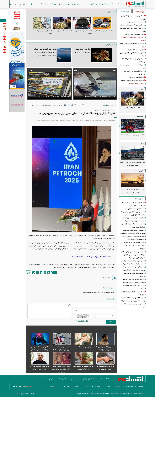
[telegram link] (4, 25)
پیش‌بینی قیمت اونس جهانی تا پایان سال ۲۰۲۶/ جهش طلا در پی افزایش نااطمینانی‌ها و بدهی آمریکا (133, 254)
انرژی (69, 4)
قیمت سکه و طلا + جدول (65, 31)
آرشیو (88, 386)
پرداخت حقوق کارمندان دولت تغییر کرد (132, 25)
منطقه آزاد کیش (105, 277)
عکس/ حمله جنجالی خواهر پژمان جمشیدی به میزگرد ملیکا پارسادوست (61, 369)
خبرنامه (118, 386)
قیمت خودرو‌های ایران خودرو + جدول (83, 32)
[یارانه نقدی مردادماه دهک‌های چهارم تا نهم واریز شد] (104, 358)
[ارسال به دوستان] (68, 105)
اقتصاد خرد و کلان (107, 4)
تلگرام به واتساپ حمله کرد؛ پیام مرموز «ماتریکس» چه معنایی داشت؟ (132, 191)
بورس (74, 4)
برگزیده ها (140, 11)
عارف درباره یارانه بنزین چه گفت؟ (134, 34)
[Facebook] (37, 272)
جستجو (97, 386)
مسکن (79, 4)
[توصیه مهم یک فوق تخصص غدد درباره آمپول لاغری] (82, 358)
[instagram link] (4, 29)
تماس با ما (129, 386)
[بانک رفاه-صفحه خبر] (17, 100)
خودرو (84, 4)
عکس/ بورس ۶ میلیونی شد (61, 96)
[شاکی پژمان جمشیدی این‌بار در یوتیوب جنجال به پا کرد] (39, 358)
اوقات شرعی (65, 386)
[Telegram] (41, 272)
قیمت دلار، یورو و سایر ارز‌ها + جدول (44, 32)
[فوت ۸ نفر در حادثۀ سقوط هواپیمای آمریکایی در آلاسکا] (60, 339)
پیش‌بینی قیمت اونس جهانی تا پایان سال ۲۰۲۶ (82, 51)
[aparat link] (4, 42)
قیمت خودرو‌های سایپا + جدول (103, 31)
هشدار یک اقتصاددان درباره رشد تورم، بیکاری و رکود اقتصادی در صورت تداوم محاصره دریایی (45, 52)
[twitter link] (4, 38)
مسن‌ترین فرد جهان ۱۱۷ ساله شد (83, 347)
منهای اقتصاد (53, 4)
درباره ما (141, 386)
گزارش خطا (48, 272)
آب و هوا (77, 386)
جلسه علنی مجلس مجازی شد (135, 22)
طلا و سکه (91, 4)
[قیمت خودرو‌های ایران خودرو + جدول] (82, 23)
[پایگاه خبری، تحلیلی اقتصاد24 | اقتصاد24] (132, 4)
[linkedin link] (4, 46)
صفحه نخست (119, 4)
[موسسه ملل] (17, 78)
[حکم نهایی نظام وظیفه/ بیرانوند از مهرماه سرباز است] (104, 339)
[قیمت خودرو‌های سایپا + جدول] (102, 23)
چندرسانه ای (62, 4)
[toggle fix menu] (3, 20)
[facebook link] (4, 33)
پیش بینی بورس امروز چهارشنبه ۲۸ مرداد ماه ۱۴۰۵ (132, 136)
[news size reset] (79, 105)
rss (43, 386)
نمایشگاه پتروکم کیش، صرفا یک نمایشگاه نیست (89, 256)
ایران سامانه (20, 393)
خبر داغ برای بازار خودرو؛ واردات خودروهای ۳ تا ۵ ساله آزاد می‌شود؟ (132, 163)
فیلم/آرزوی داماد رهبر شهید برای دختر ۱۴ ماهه (101, 96)
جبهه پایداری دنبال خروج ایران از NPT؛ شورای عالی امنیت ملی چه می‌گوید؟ (135, 245)
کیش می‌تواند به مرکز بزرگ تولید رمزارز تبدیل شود (98, 292)
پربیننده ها (125, 11)
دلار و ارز (98, 4)
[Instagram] (45, 272)
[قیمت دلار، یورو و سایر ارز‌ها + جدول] (42, 23)
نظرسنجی (53, 386)
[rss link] (4, 51)
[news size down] (75, 105)
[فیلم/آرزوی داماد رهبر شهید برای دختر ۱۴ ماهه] (95, 85)
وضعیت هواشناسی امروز (136, 83)
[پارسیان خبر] (17, 49)
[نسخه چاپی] (65, 105)
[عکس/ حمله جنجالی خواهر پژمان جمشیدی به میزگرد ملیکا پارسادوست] (60, 358)
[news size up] (83, 105)
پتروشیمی (106, 105)
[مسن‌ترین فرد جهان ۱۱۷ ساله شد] (82, 339)
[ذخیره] (72, 105)
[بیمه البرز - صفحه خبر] (17, 20)
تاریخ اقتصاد (44, 4)
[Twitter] (33, 272)
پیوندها (108, 386)
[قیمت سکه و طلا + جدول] (62, 23)
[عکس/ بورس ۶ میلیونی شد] (49, 85)
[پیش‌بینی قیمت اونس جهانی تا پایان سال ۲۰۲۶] (101, 55)
